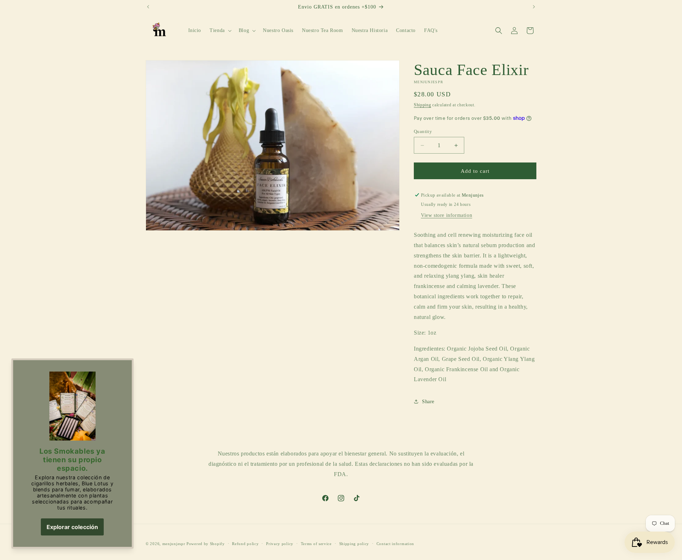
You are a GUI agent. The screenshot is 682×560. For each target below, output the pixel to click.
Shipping (422, 104)
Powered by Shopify (205, 544)
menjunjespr (173, 544)
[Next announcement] (534, 7)
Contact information (395, 544)
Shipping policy (354, 544)
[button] (219, 30)
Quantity (423, 131)
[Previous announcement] (148, 7)
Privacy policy (279, 544)
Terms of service (316, 544)
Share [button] (428, 401)
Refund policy (245, 544)
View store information (446, 215)
